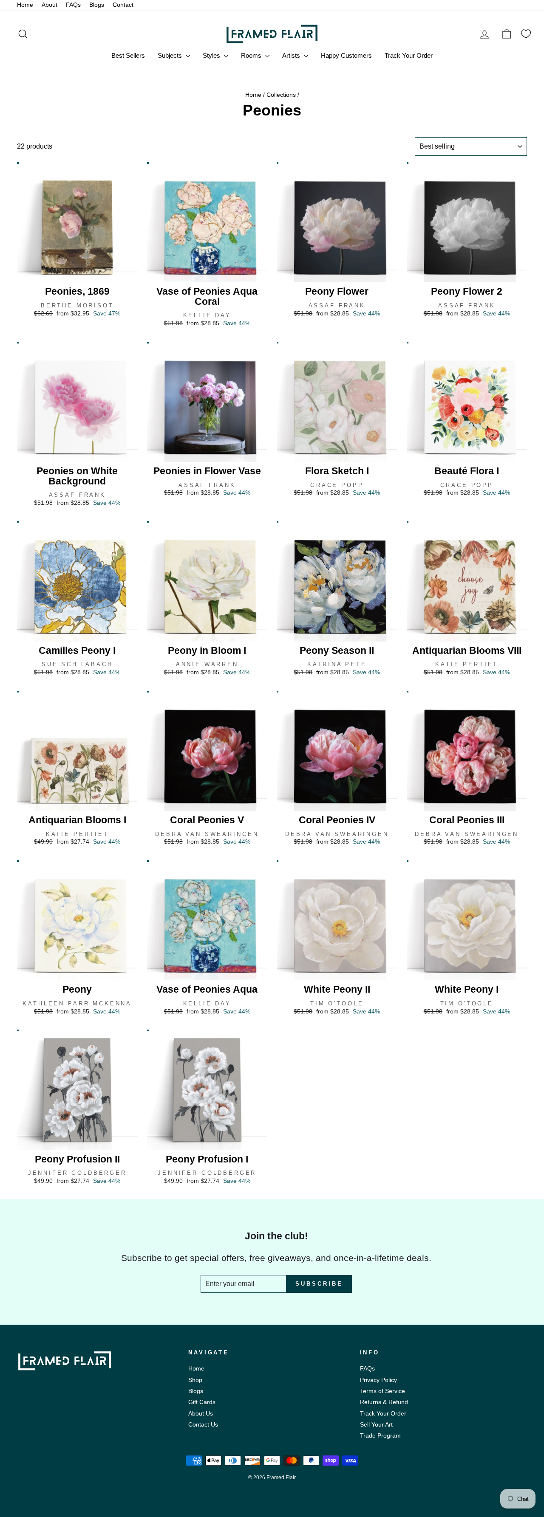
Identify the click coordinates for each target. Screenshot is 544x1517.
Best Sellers (128, 55)
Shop (195, 1380)
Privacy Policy (378, 1380)
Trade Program (380, 1436)
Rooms (252, 55)
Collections (281, 95)
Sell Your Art (376, 1424)
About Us (200, 1413)
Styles (212, 55)
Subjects (171, 55)
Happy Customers (346, 55)
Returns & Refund (384, 1402)
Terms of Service (382, 1391)
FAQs (73, 5)
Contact (123, 5)
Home (25, 5)
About (49, 5)
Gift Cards (201, 1402)
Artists (292, 55)
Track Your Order (409, 55)
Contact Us (203, 1424)
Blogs (96, 5)
